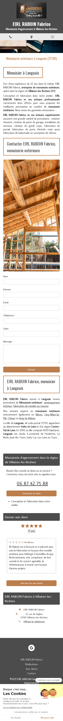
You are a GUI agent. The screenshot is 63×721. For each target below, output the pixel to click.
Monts (39, 414)
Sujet (6, 328)
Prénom (7, 289)
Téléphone (8, 315)
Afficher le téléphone (34, 621)
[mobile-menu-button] (52, 37)
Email (5, 302)
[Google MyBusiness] (31, 648)
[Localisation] (31, 36)
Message (7, 341)
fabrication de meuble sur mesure (30, 406)
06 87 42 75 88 (32, 483)
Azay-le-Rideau (27, 418)
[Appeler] (10, 36)
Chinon (11, 418)
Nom (5, 276)
